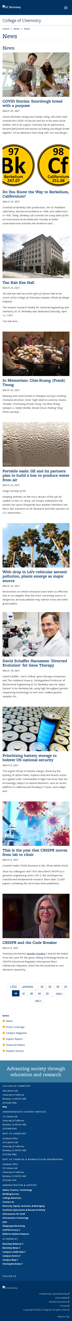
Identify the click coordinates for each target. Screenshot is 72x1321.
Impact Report (14, 1038)
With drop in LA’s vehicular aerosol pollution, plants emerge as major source (35, 576)
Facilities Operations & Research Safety (24, 1210)
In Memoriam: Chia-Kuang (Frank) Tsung (34, 382)
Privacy (64, 1305)
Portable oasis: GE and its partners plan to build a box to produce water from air (36, 475)
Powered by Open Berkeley (54, 1293)
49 (40, 994)
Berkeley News (11, 1247)
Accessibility (62, 1297)
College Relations (12, 1198)
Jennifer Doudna (37, 953)
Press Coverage (15, 1027)
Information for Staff (14, 1214)
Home (6, 28)
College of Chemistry (22, 20)
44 (58, 987)
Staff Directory (11, 1229)
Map (5, 1106)
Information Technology (15, 1218)
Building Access (11, 1194)
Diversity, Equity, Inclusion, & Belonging (24, 1206)
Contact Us (8, 1202)
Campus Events (12, 1255)
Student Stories (15, 1050)
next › (60, 993)
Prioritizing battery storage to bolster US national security (30, 757)
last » (39, 1000)
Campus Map (10, 1259)
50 (48, 994)
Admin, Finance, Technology (17, 1190)
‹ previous (28, 986)
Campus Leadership (14, 1251)
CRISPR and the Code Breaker (30, 942)
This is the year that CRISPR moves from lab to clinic (35, 852)
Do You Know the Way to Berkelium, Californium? (36, 194)
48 (32, 994)
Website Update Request (16, 1233)
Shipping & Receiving (14, 1226)
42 (43, 987)
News (16, 28)
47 (24, 994)
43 (51, 987)
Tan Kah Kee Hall (18, 282)
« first (14, 986)
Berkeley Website (13, 1243)
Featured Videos (15, 1044)
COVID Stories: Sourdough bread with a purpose (32, 103)
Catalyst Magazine (16, 1033)
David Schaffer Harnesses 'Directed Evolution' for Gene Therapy (35, 663)
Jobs (5, 1222)
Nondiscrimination (59, 1301)
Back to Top (63, 1316)
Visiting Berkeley (13, 1263)
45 (66, 987)
